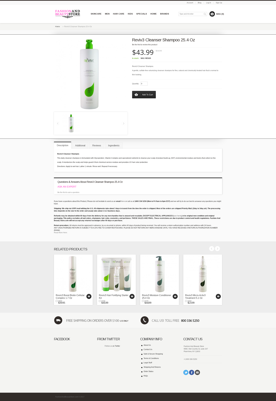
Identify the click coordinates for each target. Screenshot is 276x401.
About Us (147, 345)
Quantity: (135, 84)
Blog (199, 3)
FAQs (146, 376)
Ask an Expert (66, 186)
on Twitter (116, 346)
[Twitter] (185, 372)
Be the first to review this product (144, 45)
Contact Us (148, 349)
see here (177, 216)
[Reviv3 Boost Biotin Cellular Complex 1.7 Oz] (73, 274)
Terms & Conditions (151, 358)
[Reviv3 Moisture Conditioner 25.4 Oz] (159, 274)
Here (123, 201)
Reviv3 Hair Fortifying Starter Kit (113, 296)
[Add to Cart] (88, 296)
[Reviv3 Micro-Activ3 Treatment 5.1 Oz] (203, 274)
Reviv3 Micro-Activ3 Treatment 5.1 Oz (195, 296)
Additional (80, 145)
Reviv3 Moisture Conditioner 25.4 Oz (156, 296)
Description (62, 145)
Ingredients (113, 145)
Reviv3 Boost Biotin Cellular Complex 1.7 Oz (70, 296)
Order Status (148, 371)
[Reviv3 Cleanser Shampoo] (71, 123)
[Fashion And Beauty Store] (68, 14)
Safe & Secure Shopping (153, 354)
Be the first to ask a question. (68, 192)
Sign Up (219, 3)
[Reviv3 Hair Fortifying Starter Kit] (116, 274)
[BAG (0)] (212, 14)
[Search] (205, 14)
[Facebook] (191, 372)
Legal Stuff (148, 363)
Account (190, 3)
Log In (208, 3)
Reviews (96, 145)
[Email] (197, 372)
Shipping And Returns (152, 367)
